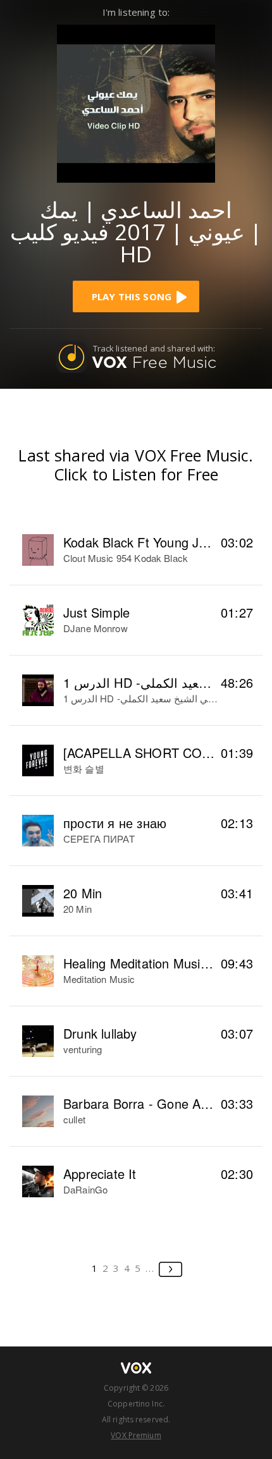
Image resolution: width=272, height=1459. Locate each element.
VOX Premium (136, 1435)
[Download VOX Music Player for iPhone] (136, 102)
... (150, 1268)
